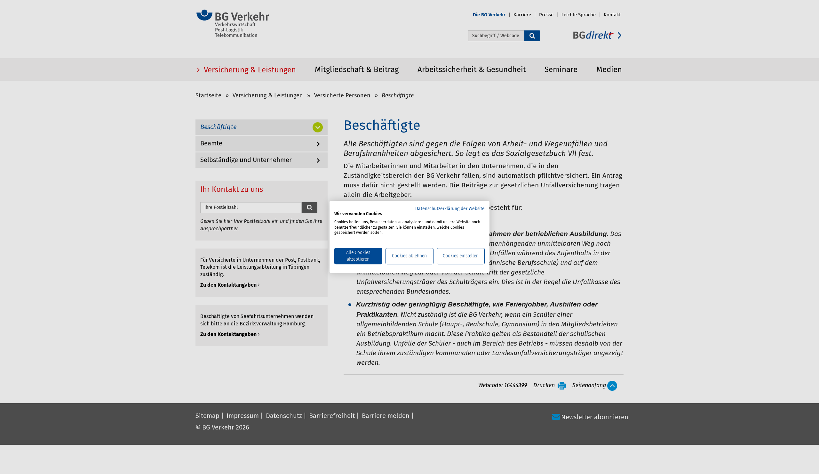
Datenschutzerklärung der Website (450, 209)
